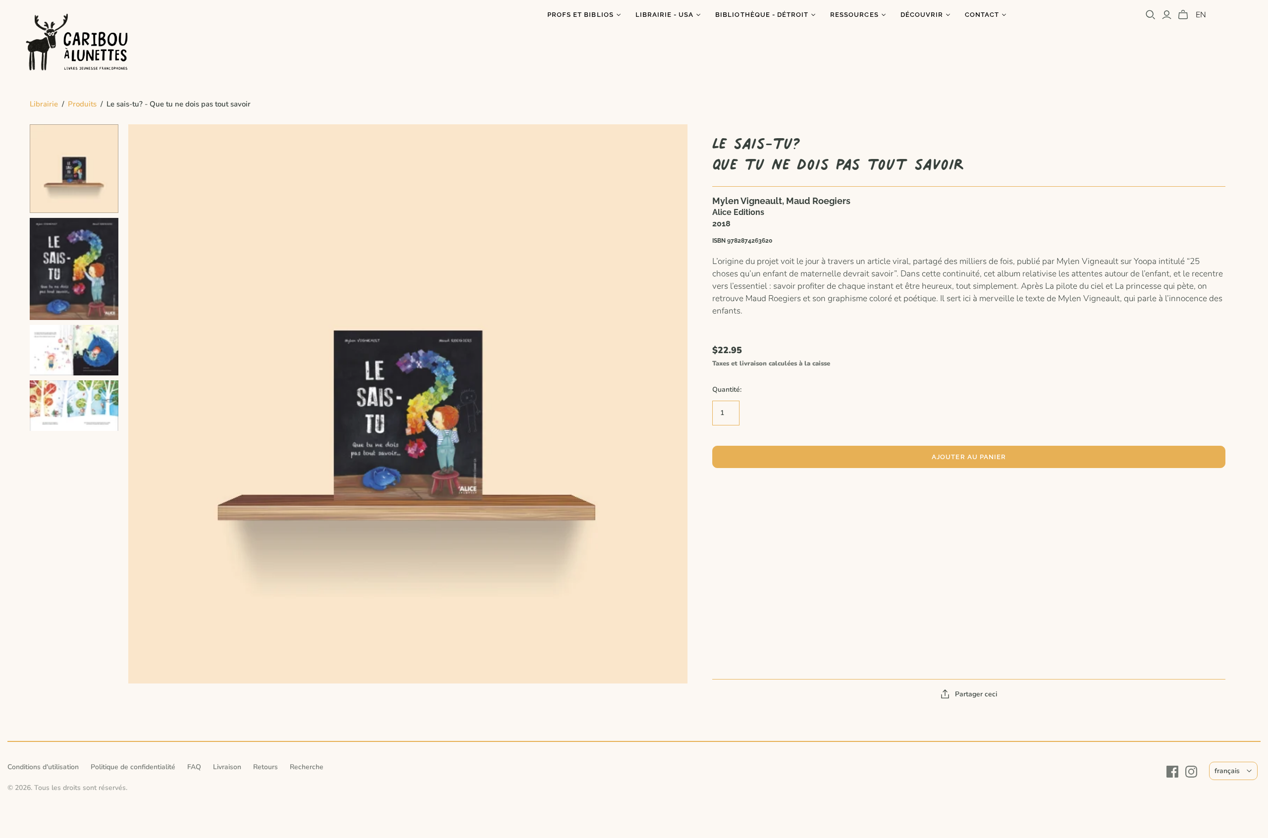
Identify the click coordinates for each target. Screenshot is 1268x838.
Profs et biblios (580, 14)
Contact (982, 14)
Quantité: (726, 389)
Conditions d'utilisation (43, 767)
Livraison (227, 767)
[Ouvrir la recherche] (1151, 15)
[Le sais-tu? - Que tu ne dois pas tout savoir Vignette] (74, 168)
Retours (265, 767)
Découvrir (921, 14)
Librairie (44, 104)
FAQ (194, 767)
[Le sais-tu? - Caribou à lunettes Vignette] (74, 350)
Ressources (854, 14)
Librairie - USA (664, 14)
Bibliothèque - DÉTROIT (761, 14)
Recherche (306, 767)
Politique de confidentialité (133, 767)
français (1227, 771)
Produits (82, 104)
